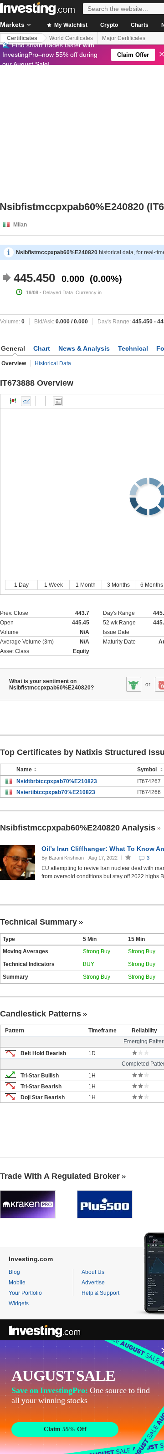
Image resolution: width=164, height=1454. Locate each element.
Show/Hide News (58, 401)
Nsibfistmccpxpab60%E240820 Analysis (77, 827)
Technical (133, 348)
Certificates (22, 38)
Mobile (17, 1282)
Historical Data (53, 363)
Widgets (19, 1303)
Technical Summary (38, 921)
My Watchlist (70, 25)
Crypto (109, 25)
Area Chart (26, 401)
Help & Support (100, 1293)
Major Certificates (123, 38)
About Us (93, 1272)
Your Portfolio (25, 1293)
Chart (41, 348)
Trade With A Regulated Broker (60, 1176)
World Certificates (71, 38)
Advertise (93, 1282)
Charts (140, 25)
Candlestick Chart (13, 401)
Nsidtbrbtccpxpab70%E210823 (56, 781)
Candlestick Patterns (40, 1013)
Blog (14, 1272)
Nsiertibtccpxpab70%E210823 (55, 792)
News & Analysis (84, 348)
